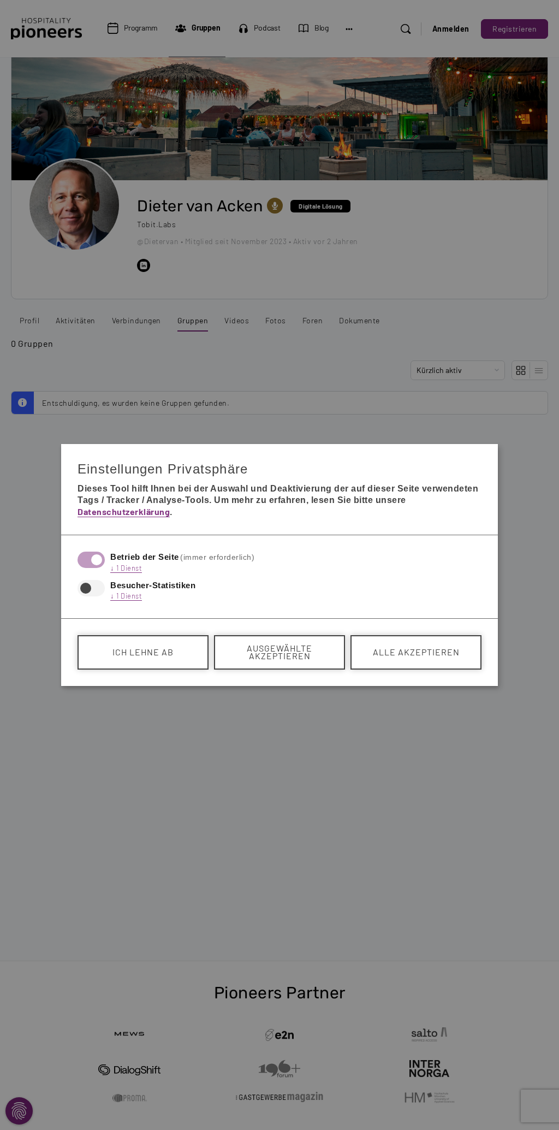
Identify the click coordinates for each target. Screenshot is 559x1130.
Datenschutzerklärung (124, 511)
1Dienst (126, 568)
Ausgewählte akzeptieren (279, 652)
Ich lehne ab (143, 652)
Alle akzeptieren (416, 652)
